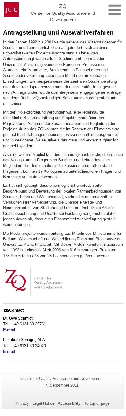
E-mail (9, 330)
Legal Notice (43, 403)
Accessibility (69, 403)
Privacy (22, 403)
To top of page (96, 403)
